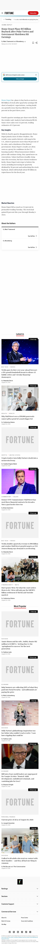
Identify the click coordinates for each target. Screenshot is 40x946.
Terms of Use (3, 937)
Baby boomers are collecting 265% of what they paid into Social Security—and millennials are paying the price (19, 689)
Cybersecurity (7, 584)
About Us (3, 917)
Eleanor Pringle (8, 784)
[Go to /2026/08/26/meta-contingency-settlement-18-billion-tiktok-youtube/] (20, 569)
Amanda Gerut (8, 380)
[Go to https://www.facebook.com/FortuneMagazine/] (10, 932)
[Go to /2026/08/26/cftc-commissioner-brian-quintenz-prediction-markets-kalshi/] (20, 481)
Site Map (3, 924)
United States (14, 455)
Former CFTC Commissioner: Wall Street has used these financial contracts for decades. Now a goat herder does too (18, 502)
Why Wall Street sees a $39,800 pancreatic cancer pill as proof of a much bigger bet (17, 417)
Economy (5, 684)
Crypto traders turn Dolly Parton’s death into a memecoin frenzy (19, 459)
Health (4, 413)
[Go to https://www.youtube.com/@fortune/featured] (30, 932)
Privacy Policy (10, 937)
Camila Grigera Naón (10, 464)
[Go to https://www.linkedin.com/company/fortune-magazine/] (18, 932)
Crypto (4, 455)
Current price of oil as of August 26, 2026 (17, 820)
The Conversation (19, 866)
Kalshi (15, 496)
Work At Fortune (5, 921)
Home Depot (7, 25)
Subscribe (33, 13)
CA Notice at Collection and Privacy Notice (21, 937)
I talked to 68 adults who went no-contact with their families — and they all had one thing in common (19, 860)
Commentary (6, 496)
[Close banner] (36, 75)
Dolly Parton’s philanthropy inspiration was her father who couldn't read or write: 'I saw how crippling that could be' (18, 733)
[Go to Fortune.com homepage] (9, 13)
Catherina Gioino (9, 422)
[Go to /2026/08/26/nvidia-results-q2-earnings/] (20, 525)
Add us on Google (20, 78)
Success (4, 638)
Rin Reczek (7, 866)
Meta (17, 584)
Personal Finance (8, 816)
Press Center (24, 917)
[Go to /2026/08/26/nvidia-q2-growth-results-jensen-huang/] (20, 351)
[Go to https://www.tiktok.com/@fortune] (26, 932)
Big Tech (4, 367)
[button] (13, 42)
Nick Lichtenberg (9, 695)
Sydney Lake (7, 652)
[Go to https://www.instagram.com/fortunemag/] (22, 932)
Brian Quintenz (8, 508)
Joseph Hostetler (9, 823)
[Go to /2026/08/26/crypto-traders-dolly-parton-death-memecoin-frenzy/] (20, 439)
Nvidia (13, 367)
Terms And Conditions (27, 921)
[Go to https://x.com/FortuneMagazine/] (14, 932)
